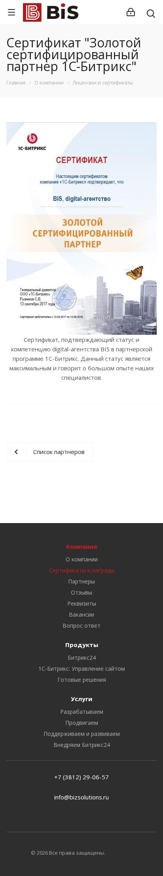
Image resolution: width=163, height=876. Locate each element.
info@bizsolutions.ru (81, 797)
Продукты (81, 645)
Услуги (81, 699)
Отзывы (81, 592)
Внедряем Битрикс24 (81, 744)
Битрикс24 (82, 657)
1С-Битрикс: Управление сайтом (81, 668)
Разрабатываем (81, 711)
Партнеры (81, 581)
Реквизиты (81, 603)
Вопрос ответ (81, 625)
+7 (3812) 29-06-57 (81, 777)
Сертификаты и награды (81, 570)
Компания (81, 546)
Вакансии (81, 614)
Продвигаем (81, 722)
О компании (82, 559)
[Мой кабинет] (131, 12)
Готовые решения (81, 679)
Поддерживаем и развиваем (82, 733)
